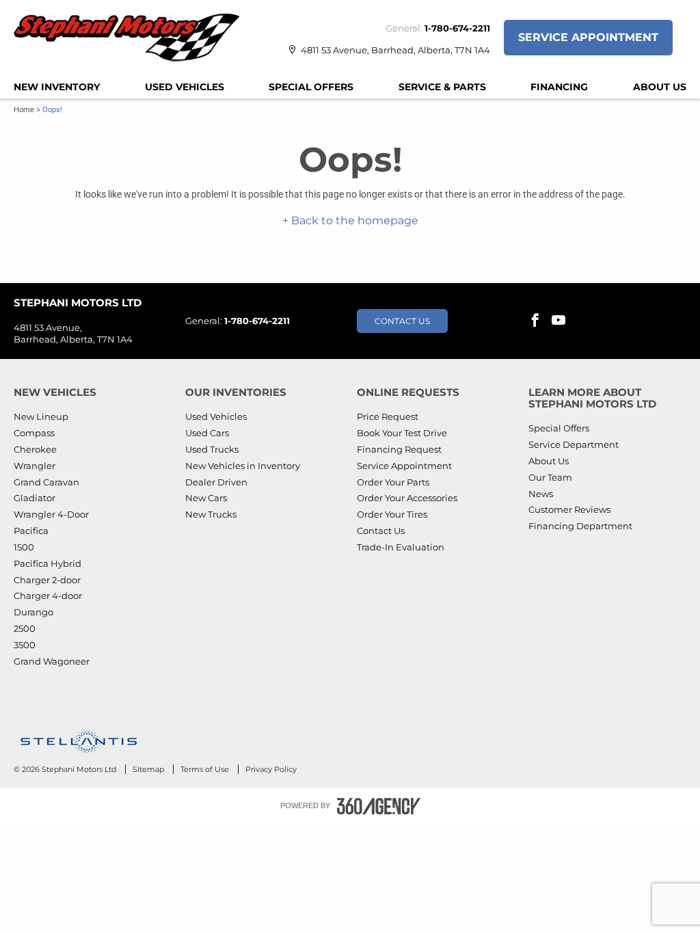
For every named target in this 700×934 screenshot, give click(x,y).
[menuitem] (57, 86)
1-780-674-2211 (457, 28)
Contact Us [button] (402, 321)
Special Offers (311, 87)
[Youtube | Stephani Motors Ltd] (558, 321)
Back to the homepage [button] (353, 220)
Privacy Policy (271, 769)
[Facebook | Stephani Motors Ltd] (535, 321)
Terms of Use (205, 769)
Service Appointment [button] (588, 37)
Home (24, 109)
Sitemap (149, 769)
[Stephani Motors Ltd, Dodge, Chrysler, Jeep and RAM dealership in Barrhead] (133, 38)
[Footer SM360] (378, 806)
